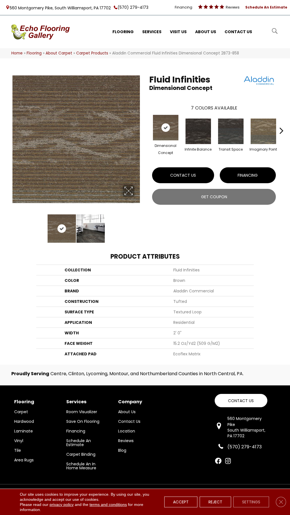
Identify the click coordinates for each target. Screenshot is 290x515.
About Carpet (59, 53)
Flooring (34, 53)
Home (17, 53)
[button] (241, 400)
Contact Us (183, 175)
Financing (248, 175)
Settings (251, 502)
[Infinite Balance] (198, 131)
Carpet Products (92, 53)
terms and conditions (108, 504)
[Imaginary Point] (263, 131)
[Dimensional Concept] (166, 127)
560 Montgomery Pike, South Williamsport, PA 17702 (60, 7)
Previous (14, 226)
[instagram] (228, 461)
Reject (215, 502)
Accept (181, 502)
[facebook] (218, 461)
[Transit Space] (231, 131)
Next (138, 226)
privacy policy (62, 504)
